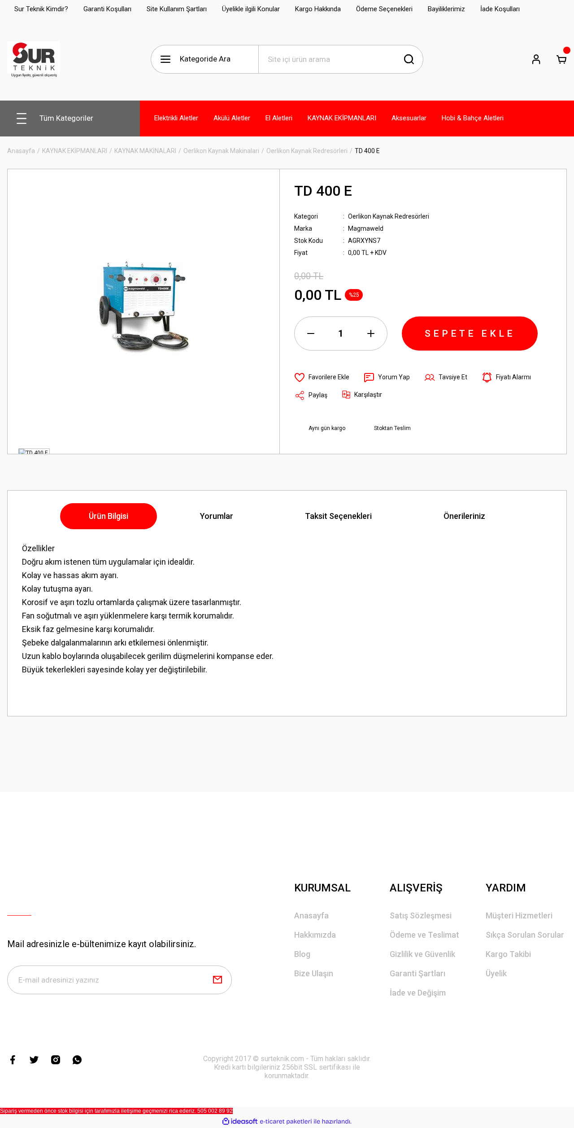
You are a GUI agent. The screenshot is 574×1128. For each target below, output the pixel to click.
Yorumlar (216, 516)
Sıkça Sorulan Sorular (525, 934)
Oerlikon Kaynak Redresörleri (388, 216)
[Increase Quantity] (371, 333)
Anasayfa (311, 915)
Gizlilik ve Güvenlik (422, 954)
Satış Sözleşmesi (421, 915)
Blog (302, 954)
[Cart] (561, 59)
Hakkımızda (315, 934)
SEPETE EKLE (470, 333)
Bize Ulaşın (313, 973)
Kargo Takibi (508, 954)
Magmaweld (365, 228)
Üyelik (496, 973)
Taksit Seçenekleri (338, 516)
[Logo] (33, 59)
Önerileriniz (464, 516)
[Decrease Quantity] (311, 333)
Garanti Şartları (417, 973)
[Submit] (217, 980)
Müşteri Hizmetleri (519, 915)
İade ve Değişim (418, 992)
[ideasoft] (240, 1121)
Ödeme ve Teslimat (424, 934)
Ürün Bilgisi (108, 516)
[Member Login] (536, 59)
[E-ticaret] (286, 1122)
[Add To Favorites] (321, 377)
